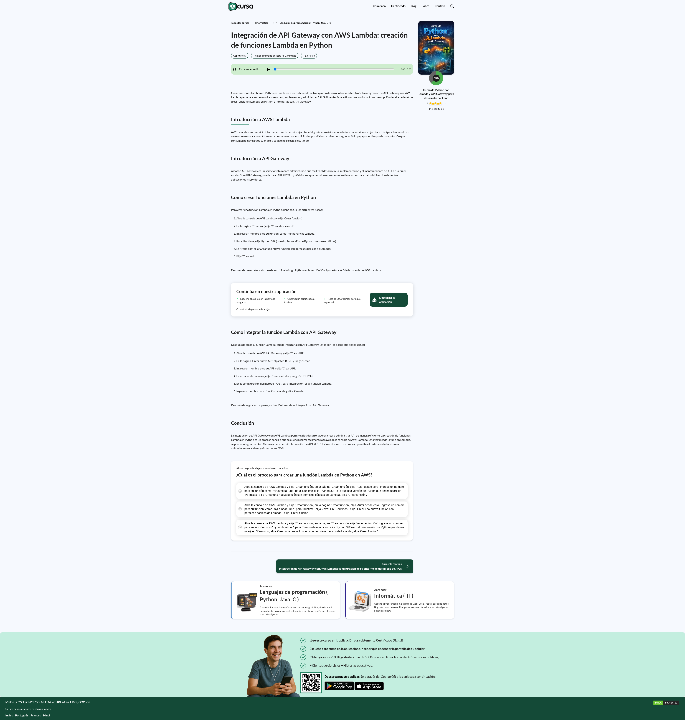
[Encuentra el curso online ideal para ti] (452, 6)
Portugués (21, 715)
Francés (36, 715)
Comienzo (379, 5)
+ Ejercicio (309, 55)
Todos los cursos (240, 22)
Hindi (46, 715)
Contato (440, 5)
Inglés (9, 715)
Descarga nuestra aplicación (344, 676)
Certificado (398, 5)
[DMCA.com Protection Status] (666, 708)
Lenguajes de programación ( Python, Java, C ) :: (305, 22)
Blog (413, 5)
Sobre (425, 5)
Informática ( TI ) (264, 22)
